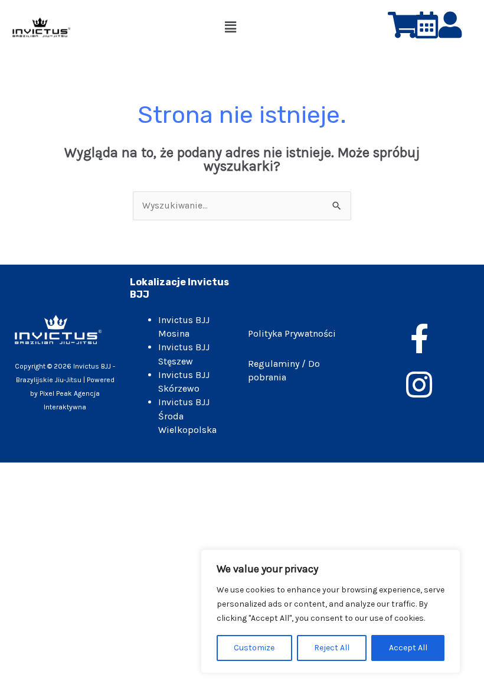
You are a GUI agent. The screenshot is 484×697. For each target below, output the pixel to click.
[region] (330, 611)
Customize (254, 648)
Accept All (408, 648)
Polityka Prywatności (292, 333)
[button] (230, 27)
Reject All (331, 648)
